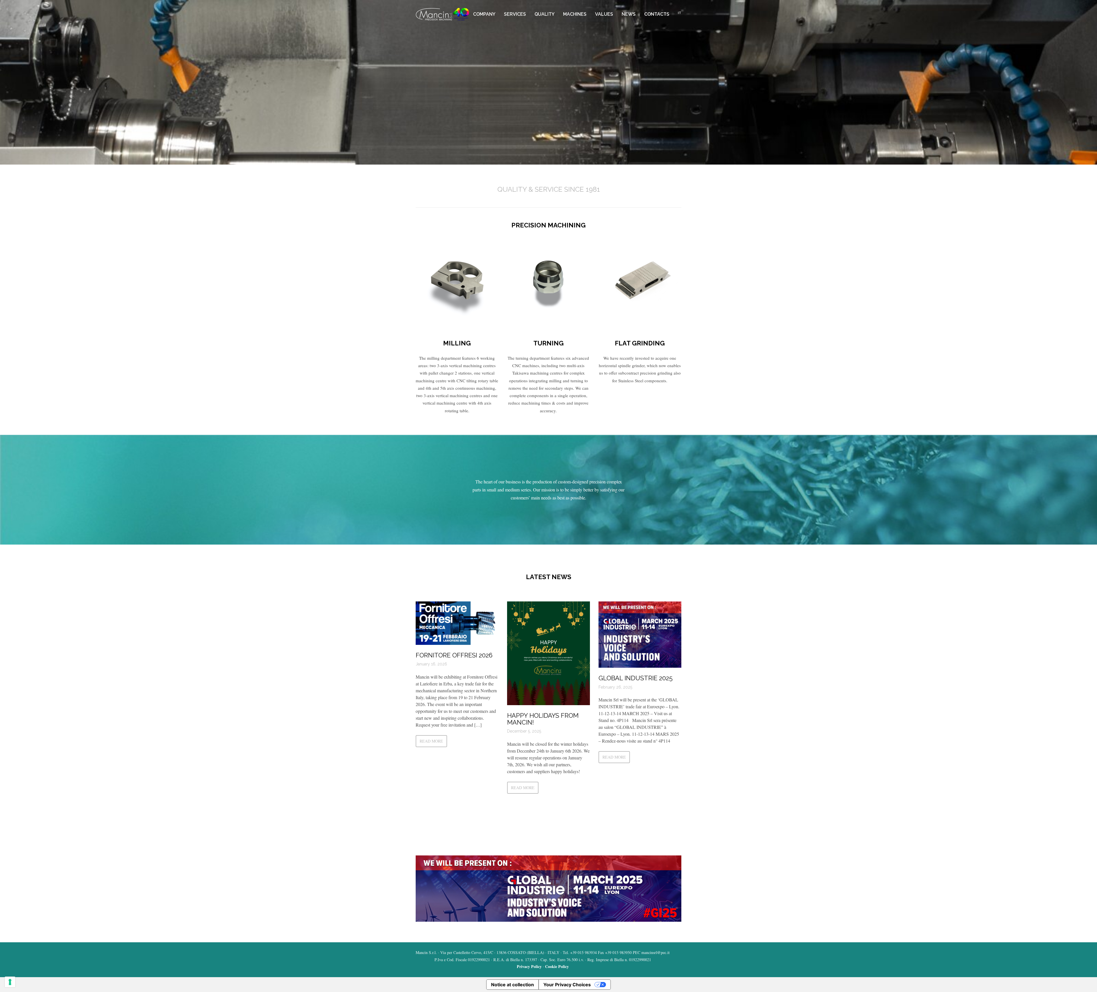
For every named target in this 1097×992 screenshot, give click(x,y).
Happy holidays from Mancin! (542, 719)
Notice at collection (512, 984)
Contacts (656, 14)
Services (515, 14)
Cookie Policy (557, 966)
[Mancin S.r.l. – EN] (442, 14)
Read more (431, 741)
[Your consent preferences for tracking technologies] (10, 982)
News (629, 14)
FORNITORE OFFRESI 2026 (454, 655)
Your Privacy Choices (567, 984)
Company (484, 14)
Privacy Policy (529, 966)
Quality (544, 14)
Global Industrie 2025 (635, 678)
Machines (574, 14)
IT (679, 13)
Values (604, 14)
